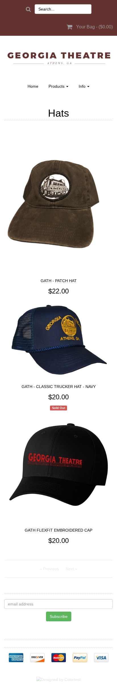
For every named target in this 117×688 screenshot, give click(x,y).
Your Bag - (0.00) (94, 26)
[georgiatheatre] (58, 58)
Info (83, 86)
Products (57, 86)
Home (33, 86)
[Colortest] (58, 679)
